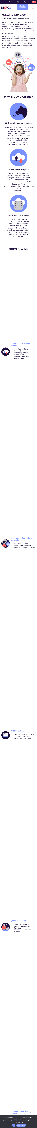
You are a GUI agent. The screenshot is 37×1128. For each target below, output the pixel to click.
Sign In (19, 1)
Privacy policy (21, 1125)
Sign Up (26, 1)
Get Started (9, 1)
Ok (14, 1125)
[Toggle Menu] (33, 7)
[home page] (6, 8)
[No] (35, 1121)
